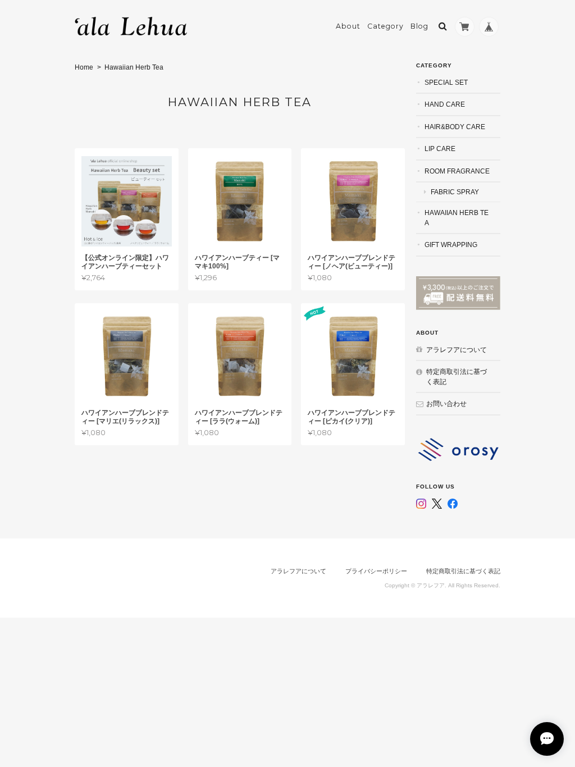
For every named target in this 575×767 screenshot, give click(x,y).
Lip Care (440, 148)
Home (84, 67)
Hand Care (445, 104)
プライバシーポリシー (376, 571)
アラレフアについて (456, 349)
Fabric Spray (455, 191)
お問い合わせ (446, 403)
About (348, 26)
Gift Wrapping (451, 244)
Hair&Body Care (455, 126)
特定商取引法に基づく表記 (456, 376)
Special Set (446, 82)
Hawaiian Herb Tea (457, 217)
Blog (419, 26)
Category (385, 26)
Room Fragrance (457, 171)
